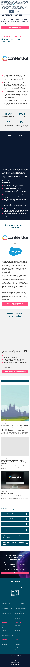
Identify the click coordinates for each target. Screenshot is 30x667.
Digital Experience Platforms (21, 616)
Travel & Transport (6, 611)
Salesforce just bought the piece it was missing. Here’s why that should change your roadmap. (14, 428)
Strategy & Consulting (19, 603)
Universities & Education (7, 608)
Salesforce (14, 99)
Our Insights (18, 622)
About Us (4, 639)
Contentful (4, 630)
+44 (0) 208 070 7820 (15, 585)
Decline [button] (17, 11)
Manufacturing (5, 606)
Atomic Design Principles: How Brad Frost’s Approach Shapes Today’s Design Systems (14, 461)
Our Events (17, 630)
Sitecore (25, 350)
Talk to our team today (15, 27)
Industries (4, 601)
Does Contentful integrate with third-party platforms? (13, 543)
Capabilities (18, 601)
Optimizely (4, 351)
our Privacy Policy (16, 4)
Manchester (17, 644)
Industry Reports (18, 627)
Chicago (16, 647)
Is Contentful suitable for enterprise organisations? (12, 536)
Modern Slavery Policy (15, 662)
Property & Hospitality (6, 613)
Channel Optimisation (19, 613)
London (16, 642)
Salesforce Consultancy (7, 632)
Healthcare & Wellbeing (7, 616)
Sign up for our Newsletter (20, 632)
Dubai (16, 649)
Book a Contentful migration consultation (15, 371)
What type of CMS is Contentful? (11, 518)
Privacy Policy (15, 657)
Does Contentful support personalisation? (13, 524)
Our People (4, 644)
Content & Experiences (20, 611)
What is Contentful (7, 493)
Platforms (4, 622)
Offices (16, 639)
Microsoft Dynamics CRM (7, 635)
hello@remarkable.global (15, 587)
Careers (3, 647)
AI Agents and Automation (20, 608)
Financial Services (6, 603)
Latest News (17, 625)
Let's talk (15, 572)
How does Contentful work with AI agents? (11, 529)
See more (15, 381)
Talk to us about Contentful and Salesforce (15, 304)
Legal (15, 660)
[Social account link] (11, 664)
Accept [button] (12, 11)
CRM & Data (17, 618)
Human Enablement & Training (21, 606)
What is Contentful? (8, 513)
